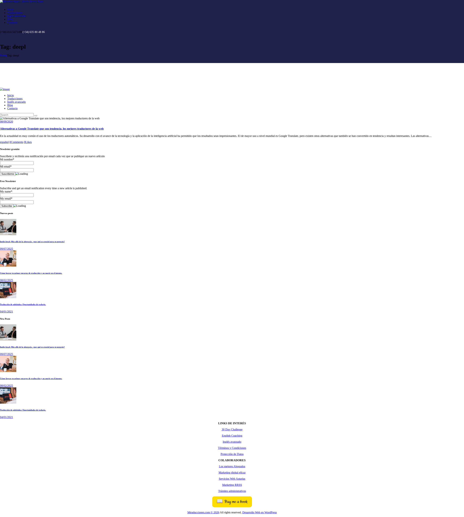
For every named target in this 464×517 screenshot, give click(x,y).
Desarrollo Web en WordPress (259, 512)
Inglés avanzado (232, 441)
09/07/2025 (6, 248)
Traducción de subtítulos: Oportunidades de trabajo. (23, 304)
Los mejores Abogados (232, 466)
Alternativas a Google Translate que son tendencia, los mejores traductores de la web (52, 128)
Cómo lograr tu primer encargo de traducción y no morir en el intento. (31, 273)
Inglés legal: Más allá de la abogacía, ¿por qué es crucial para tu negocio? (32, 241)
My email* (6, 198)
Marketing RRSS (232, 484)
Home (3, 55)
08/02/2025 (6, 280)
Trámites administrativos (232, 491)
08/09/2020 (6, 121)
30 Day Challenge (232, 429)
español (4, 142)
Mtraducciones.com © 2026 (203, 512)
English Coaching (232, 435)
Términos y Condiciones (232, 447)
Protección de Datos (232, 454)
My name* (6, 191)
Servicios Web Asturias (232, 478)
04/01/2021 (6, 311)
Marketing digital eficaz (232, 472)
